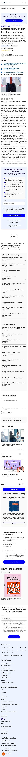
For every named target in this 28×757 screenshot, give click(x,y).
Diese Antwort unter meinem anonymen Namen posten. (15, 408)
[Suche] (22, 2)
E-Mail (4, 200)
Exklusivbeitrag (5, 46)
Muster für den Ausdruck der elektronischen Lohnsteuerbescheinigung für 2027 (13, 328)
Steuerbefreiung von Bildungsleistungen (12, 302)
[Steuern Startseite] (4, 2)
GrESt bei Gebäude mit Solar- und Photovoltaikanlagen (11, 353)
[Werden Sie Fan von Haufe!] (4, 719)
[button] (14, 20)
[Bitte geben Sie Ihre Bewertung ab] (9, 50)
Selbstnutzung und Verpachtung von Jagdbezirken (11, 366)
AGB (23, 208)
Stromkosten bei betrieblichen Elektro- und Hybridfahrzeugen (13, 314)
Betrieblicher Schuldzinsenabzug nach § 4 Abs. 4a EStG (12, 308)
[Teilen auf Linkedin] (12, 99)
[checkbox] (3, 208)
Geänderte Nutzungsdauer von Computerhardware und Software (13, 258)
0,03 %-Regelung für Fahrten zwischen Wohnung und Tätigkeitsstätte (13, 264)
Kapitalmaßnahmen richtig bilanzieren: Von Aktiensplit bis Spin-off (13, 359)
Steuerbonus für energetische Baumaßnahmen (9, 277)
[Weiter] (23, 454)
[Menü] (10, 2)
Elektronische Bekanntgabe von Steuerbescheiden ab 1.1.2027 (13, 334)
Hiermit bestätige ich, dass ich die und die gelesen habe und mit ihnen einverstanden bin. (15, 209)
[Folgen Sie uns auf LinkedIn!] (2, 719)
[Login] (25, 2)
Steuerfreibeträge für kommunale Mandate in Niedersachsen (13, 383)
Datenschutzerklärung (13, 209)
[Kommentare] (13, 50)
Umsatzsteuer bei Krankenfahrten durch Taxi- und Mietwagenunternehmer (13, 372)
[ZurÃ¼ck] (20, 454)
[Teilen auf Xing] (9, 99)
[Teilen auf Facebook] (7, 99)
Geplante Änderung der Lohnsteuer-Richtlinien (11, 340)
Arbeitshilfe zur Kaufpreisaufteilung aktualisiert (11, 271)
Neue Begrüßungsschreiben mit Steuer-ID (12, 377)
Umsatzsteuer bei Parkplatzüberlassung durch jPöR (14, 347)
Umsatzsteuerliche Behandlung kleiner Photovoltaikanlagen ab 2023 (13, 284)
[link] (3, 8)
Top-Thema (14, 46)
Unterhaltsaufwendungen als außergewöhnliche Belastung (13, 296)
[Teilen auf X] (4, 99)
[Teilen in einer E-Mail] (2, 99)
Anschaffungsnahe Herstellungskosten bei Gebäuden (13, 290)
